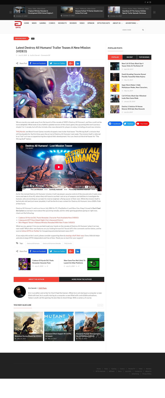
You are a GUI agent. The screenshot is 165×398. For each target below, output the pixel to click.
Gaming (42, 23)
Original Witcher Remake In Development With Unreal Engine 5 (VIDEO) (40, 13)
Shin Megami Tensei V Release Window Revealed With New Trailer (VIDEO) (46, 222)
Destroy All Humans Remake (52, 243)
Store (120, 371)
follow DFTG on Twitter (30, 231)
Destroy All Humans (33, 243)
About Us (116, 23)
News (30, 9)
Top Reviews (144, 57)
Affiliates (112, 371)
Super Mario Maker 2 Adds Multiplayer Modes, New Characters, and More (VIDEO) (135, 87)
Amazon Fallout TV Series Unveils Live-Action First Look (89, 12)
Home (26, 23)
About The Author (36, 279)
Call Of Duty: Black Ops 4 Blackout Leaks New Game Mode (134, 97)
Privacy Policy (147, 374)
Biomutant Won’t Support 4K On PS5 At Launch (58, 335)
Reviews (73, 23)
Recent (130, 57)
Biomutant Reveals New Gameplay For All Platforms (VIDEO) (88, 335)
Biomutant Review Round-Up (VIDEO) (28, 336)
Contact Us (138, 371)
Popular (115, 57)
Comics (124, 9)
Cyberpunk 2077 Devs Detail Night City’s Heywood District (40, 220)
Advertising (131, 23)
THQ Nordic (20, 132)
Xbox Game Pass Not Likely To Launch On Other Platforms (74, 261)
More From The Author (82, 279)
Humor (130, 9)
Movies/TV (62, 23)
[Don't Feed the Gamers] (18, 23)
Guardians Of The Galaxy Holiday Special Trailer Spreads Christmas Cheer (134, 13)
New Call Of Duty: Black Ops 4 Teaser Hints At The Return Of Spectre (132, 65)
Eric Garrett (35, 55)
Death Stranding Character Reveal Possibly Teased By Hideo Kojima (134, 75)
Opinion (90, 23)
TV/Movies (82, 9)
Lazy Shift (128, 371)
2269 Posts (43, 288)
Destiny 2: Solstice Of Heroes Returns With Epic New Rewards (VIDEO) (133, 109)
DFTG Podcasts (103, 23)
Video (34, 9)
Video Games (41, 9)
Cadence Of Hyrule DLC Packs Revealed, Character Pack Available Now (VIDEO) (48, 218)
